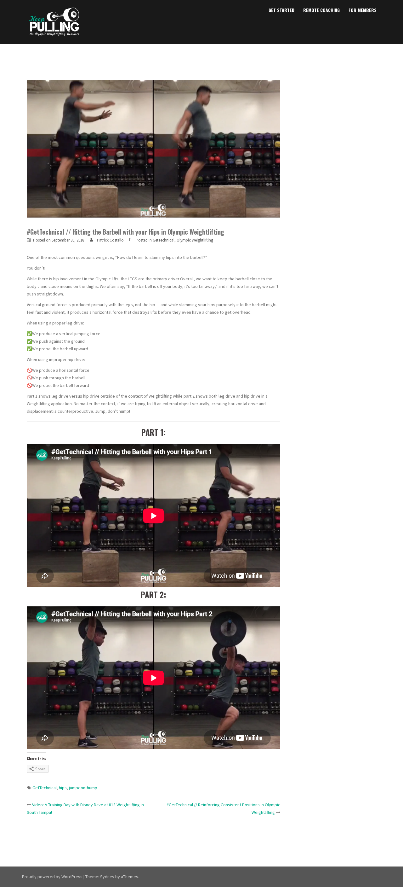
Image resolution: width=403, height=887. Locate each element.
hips (63, 788)
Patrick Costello (110, 240)
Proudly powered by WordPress (52, 876)
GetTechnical (163, 240)
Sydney (107, 876)
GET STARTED (281, 10)
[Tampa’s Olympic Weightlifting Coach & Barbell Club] (54, 21)
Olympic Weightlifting (195, 240)
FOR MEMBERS (363, 10)
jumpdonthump (83, 788)
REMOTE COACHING (321, 10)
